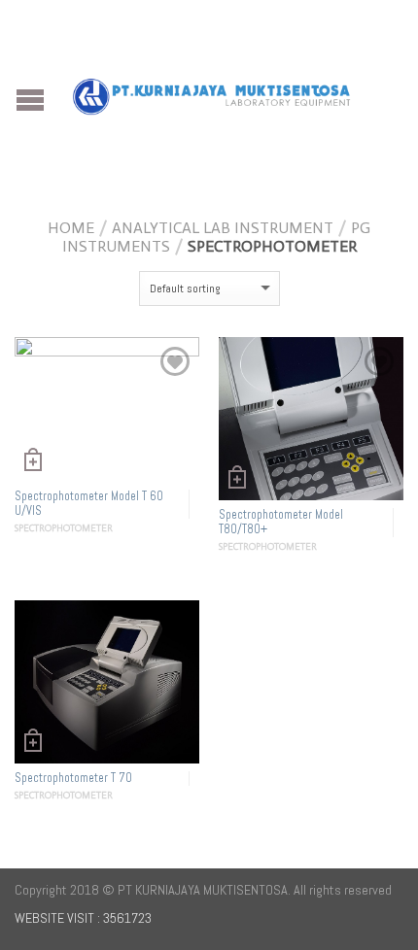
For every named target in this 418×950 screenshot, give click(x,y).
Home (71, 228)
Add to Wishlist (175, 361)
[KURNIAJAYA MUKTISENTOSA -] (211, 92)
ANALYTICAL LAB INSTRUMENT (222, 228)
